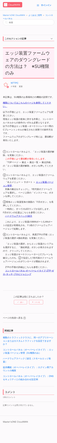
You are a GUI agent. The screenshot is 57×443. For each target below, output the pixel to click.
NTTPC (14, 83)
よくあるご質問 (35, 15)
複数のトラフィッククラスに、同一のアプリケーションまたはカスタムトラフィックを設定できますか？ (28, 340)
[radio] (20, 302)
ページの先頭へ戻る (13, 317)
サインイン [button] (46, 5)
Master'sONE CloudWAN (14, 15)
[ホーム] (12, 6)
